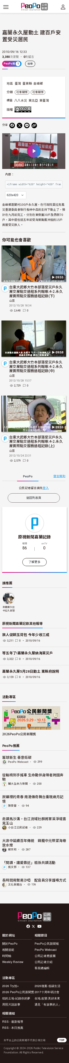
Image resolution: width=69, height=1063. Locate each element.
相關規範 (8, 949)
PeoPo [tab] (28, 476)
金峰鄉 (38, 83)
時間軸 (6, 956)
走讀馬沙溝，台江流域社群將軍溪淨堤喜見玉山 (34, 820)
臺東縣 (27, 83)
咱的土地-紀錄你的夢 (16, 998)
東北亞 (33, 100)
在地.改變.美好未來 (47, 998)
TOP (61, 1040)
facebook (28, 926)
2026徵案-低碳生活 (48, 986)
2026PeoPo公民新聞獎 (19, 734)
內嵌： (9, 174)
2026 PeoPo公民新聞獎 (18, 992)
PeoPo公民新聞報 (47, 943)
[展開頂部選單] (63, 7)
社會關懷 (22, 92)
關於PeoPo (9, 943)
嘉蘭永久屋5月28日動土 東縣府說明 (30, 671)
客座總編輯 (42, 968)
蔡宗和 (12, 849)
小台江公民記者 (18, 827)
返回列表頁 (33, 498)
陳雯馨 (12, 805)
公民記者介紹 (44, 962)
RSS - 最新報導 (12, 1021)
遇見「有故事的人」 (48, 1004)
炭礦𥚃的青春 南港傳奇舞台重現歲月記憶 (32, 798)
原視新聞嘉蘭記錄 (34, 537)
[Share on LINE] (27, 125)
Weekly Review (12, 962)
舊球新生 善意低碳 (16, 757)
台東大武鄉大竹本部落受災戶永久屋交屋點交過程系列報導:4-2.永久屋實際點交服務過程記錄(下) (36, 291)
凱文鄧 (12, 867)
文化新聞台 (15, 884)
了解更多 (34, 562)
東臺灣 (44, 100)
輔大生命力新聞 (18, 783)
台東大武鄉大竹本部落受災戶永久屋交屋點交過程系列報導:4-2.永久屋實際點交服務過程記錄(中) (36, 366)
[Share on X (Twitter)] (19, 125)
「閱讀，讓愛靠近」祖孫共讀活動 (29, 862)
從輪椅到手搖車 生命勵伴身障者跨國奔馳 (32, 777)
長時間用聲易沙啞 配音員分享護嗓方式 (34, 879)
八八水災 (20, 100)
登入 (46, 488)
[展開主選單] (6, 7)
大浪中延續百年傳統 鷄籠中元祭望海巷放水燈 (34, 842)
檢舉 (30, 63)
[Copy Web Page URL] (34, 125)
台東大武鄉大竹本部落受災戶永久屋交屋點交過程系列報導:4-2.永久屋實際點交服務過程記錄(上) (36, 441)
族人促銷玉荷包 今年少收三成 (25, 635)
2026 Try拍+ (10, 986)
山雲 (12, 300)
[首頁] (34, 7)
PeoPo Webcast (18, 761)
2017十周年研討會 (47, 992)
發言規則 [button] (59, 476)
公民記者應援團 (45, 956)
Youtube (39, 926)
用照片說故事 (11, 1004)
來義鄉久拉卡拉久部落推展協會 (9, 609)
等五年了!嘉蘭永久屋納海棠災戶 (27, 653)
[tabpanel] (33, 487)
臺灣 (18, 83)
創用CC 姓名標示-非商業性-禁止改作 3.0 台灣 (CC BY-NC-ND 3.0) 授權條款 (24, 109)
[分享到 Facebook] (12, 125)
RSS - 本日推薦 (12, 1027)
